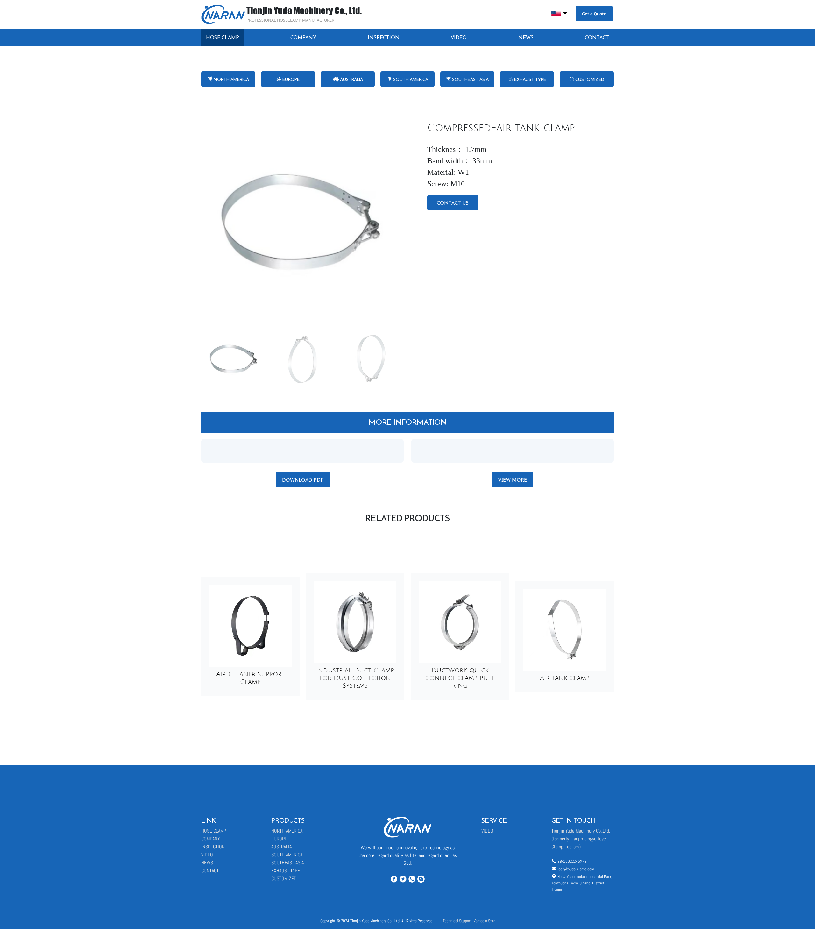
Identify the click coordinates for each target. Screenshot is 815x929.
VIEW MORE (512, 479)
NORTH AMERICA (231, 79)
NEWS (526, 37)
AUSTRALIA (351, 79)
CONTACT (597, 37)
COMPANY (303, 37)
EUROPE (290, 79)
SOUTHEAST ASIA (470, 79)
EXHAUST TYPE (529, 79)
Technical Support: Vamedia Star (469, 921)
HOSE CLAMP (222, 37)
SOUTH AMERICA (410, 79)
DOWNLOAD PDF (302, 479)
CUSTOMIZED (589, 79)
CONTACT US (453, 203)
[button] (396, 222)
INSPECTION (384, 37)
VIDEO (459, 37)
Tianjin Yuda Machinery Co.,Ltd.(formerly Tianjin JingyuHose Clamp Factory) (580, 838)
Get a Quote (594, 14)
